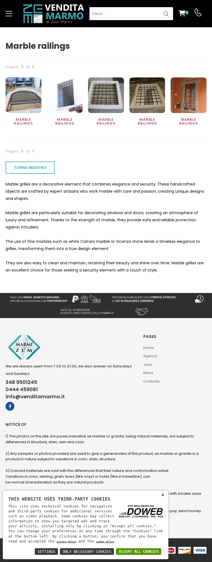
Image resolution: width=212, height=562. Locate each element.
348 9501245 (21, 382)
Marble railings (23, 121)
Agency (150, 356)
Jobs (147, 364)
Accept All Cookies (138, 551)
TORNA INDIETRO (30, 167)
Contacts (151, 381)
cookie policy (105, 541)
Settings (46, 551)
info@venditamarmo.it (35, 396)
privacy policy (66, 541)
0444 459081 (22, 389)
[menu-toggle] (9, 13)
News (148, 372)
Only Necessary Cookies (87, 551)
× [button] (162, 495)
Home (148, 347)
